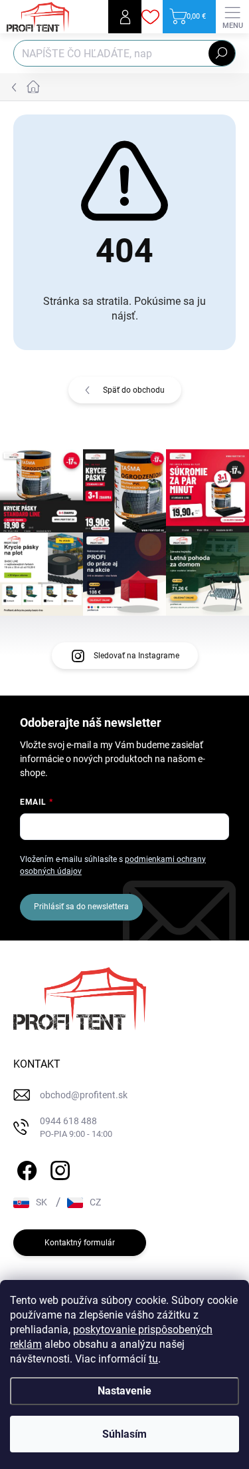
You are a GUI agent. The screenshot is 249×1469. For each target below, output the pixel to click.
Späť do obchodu (134, 390)
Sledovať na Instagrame (136, 655)
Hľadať (221, 53)
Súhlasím (124, 1434)
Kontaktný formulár (79, 1242)
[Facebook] (25, 1167)
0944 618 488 (76, 1127)
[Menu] (232, 16)
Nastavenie (124, 1390)
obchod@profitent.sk (83, 1095)
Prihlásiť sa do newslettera (81, 906)
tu (153, 1359)
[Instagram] (58, 1167)
